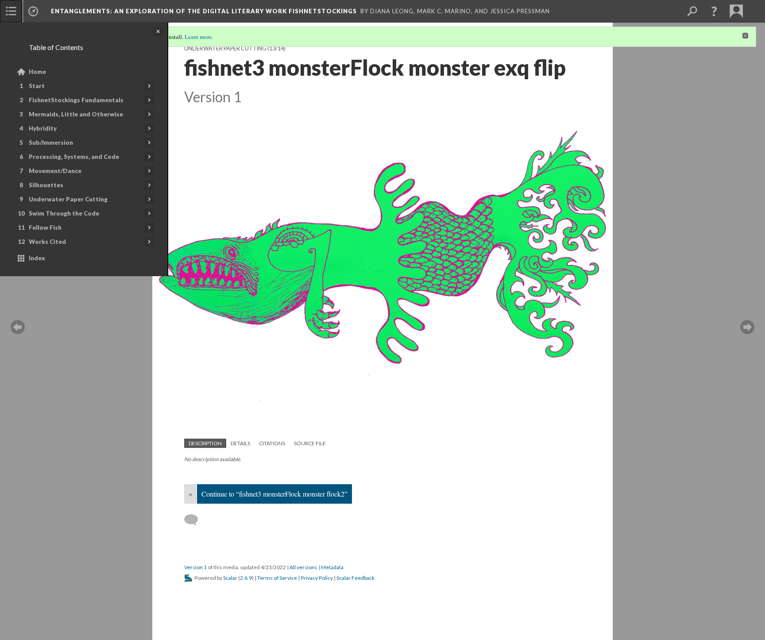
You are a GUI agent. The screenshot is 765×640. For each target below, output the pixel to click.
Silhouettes (46, 185)
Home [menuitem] (37, 71)
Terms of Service (277, 577)
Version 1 (195, 567)
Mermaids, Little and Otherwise (76, 114)
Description (205, 443)
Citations (272, 443)
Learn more (198, 37)
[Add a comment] (195, 520)
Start (37, 85)
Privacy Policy (317, 577)
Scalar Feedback (355, 577)
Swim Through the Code (64, 213)
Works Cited (47, 241)
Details (240, 443)
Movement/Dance (55, 170)
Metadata (332, 567)
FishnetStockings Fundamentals (76, 100)
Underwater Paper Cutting (68, 199)
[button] (714, 11)
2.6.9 (246, 577)
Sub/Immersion (51, 142)
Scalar (230, 577)
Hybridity (43, 128)
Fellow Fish (45, 227)
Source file (310, 443)
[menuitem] (11, 11)
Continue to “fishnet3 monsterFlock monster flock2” (274, 493)
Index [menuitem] (37, 258)
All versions (303, 567)
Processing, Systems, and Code (74, 156)
